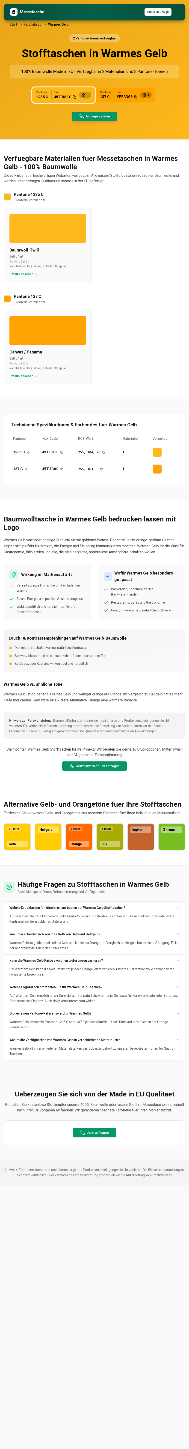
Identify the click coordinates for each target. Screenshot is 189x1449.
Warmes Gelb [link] (58, 24)
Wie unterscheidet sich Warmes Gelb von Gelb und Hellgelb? (54, 934)
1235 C (19, 452)
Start (13, 24)
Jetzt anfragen (98, 1133)
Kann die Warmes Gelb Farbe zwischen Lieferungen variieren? (56, 960)
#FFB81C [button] (62, 97)
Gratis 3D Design (158, 12)
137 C (18, 469)
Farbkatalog (32, 24)
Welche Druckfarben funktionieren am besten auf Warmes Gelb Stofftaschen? (67, 908)
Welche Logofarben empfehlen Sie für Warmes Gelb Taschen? (56, 987)
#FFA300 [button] (125, 97)
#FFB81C (50, 452)
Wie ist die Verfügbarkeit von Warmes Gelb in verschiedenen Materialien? (64, 1040)
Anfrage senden (98, 116)
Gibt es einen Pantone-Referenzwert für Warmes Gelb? (50, 1013)
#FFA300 (50, 469)
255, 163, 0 (88, 469)
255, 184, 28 (89, 452)
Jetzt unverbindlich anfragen (98, 766)
